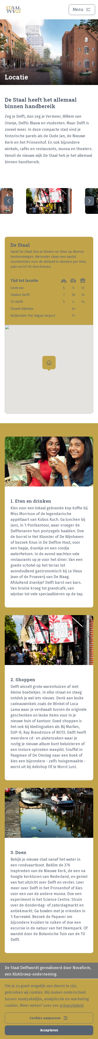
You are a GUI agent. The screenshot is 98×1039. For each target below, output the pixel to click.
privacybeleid (71, 1005)
